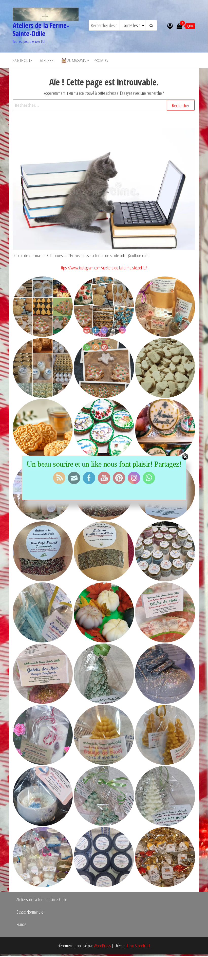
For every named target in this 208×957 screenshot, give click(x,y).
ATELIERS (46, 60)
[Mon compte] (170, 25)
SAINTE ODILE (22, 60)
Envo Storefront (138, 946)
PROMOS (101, 60)
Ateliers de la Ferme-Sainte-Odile (41, 29)
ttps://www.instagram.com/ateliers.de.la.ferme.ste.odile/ (104, 268)
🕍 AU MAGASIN (73, 60)
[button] (43, 307)
